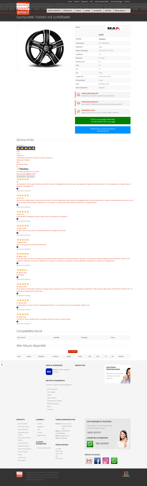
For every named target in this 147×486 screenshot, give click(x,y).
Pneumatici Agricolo (24, 446)
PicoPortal (37, 477)
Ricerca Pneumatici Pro (24, 449)
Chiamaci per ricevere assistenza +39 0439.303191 (102, 130)
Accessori (97, 11)
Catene (87, 11)
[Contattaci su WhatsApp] (144, 352)
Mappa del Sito (41, 435)
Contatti (39, 432)
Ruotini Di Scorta (23, 452)
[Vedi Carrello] (129, 10)
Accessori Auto (22, 457)
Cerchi (78, 11)
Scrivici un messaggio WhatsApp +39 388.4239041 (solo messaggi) (102, 120)
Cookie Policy (54, 477)
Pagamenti (40, 426)
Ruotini (108, 11)
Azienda (39, 424)
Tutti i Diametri (73, 351)
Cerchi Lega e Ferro (23, 426)
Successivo (30, 176)
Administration (39, 479)
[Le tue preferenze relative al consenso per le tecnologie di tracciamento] (2, 364)
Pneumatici (67, 11)
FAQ (38, 429)
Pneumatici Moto (23, 443)
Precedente (21, 176)
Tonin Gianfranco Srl (41, 472)
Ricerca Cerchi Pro (23, 429)
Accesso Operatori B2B (44, 448)
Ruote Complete (54, 11)
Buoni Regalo (120, 11)
